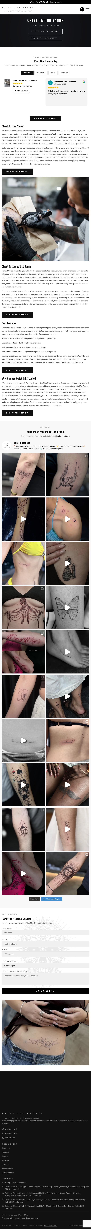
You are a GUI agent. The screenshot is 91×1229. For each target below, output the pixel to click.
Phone (5, 950)
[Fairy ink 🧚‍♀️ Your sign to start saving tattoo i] (23, 740)
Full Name (7, 928)
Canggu (64, 73)
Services (5, 1160)
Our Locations (8, 1172)
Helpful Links (7, 1168)
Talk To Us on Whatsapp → (45, 38)
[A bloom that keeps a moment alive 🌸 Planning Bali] (23, 519)
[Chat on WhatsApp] (82, 9)
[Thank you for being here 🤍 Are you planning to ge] (67, 873)
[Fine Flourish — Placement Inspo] (23, 651)
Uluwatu (27, 73)
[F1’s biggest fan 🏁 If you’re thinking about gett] (67, 829)
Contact (5, 1164)
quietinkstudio (11, 1129)
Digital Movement (50, 1225)
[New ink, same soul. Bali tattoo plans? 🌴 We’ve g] (67, 696)
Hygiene (5, 1152)
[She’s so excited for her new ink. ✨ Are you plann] (67, 563)
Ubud (53, 73)
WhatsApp (10, 1137)
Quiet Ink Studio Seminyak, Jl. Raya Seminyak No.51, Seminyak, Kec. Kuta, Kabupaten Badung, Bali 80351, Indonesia (45, 1200)
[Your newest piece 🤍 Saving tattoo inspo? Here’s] (23, 696)
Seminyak (41, 73)
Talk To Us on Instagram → (45, 31)
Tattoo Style (9, 961)
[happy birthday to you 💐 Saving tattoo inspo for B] (67, 519)
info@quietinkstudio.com (15, 1182)
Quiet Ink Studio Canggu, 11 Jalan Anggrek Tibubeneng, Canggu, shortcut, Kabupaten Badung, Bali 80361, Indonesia (47, 1188)
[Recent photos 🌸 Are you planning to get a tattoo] (23, 474)
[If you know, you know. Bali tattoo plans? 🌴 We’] (23, 784)
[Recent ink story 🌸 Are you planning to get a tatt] (23, 563)
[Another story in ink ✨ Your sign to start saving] (23, 829)
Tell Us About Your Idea (14, 971)
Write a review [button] (21, 91)
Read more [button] (52, 102)
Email (4, 939)
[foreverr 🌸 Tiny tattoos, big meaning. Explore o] (67, 651)
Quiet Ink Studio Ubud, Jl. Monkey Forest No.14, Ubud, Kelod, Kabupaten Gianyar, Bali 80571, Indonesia (44, 1207)
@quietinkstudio (62, 436)
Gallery (5, 1156)
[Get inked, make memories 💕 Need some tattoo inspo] (67, 607)
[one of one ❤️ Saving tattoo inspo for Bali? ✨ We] (23, 873)
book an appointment (45, 118)
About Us (6, 1148)
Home (34, 25)
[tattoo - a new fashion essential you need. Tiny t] (67, 784)
